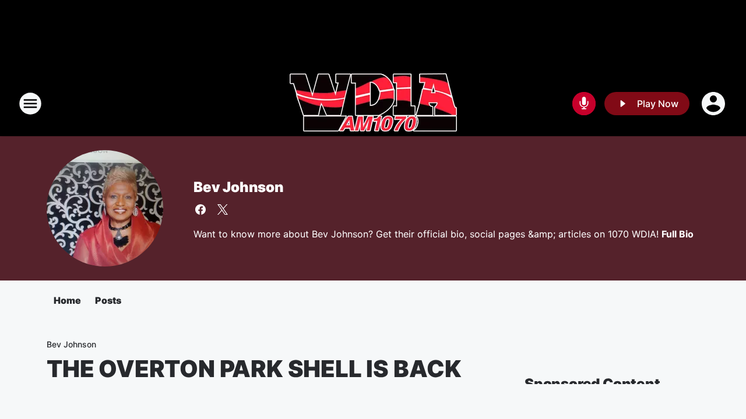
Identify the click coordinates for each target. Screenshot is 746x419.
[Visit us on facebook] (200, 209)
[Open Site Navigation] (30, 103)
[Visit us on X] (223, 209)
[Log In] (714, 103)
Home (67, 300)
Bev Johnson (238, 187)
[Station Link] (373, 103)
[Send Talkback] (584, 103)
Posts (108, 300)
